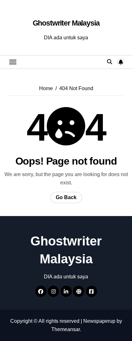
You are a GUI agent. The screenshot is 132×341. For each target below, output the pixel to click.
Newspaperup (99, 321)
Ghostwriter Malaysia (66, 23)
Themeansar (65, 329)
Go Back (66, 197)
